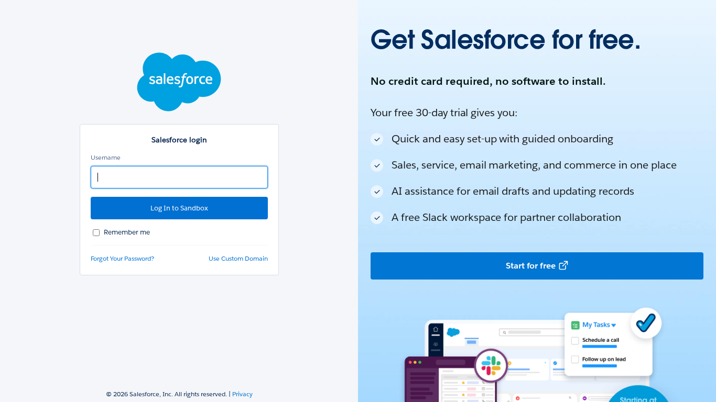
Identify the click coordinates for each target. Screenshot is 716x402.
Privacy (242, 393)
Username (106, 157)
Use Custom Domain (238, 258)
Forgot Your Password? (122, 258)
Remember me (127, 232)
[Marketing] (537, 201)
